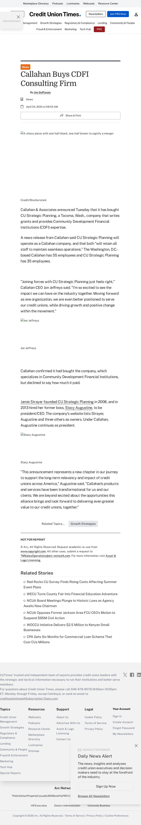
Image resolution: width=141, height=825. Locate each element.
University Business (99, 805)
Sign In (117, 716)
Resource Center (108, 3)
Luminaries (73, 3)
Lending (5, 743)
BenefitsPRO (59, 795)
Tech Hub (6, 767)
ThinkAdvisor (19, 795)
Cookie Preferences (117, 815)
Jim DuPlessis (42, 92)
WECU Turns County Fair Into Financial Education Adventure (72, 594)
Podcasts (57, 3)
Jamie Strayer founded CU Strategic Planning (57, 402)
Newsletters (96, 13)
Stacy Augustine (78, 407)
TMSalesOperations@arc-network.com (45, 555)
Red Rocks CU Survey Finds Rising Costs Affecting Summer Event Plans (70, 584)
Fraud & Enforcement (14, 755)
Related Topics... (53, 524)
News (25, 67)
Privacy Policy (94, 728)
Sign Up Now (106, 786)
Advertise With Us (68, 723)
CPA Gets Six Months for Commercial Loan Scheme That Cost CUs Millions (68, 639)
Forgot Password (124, 728)
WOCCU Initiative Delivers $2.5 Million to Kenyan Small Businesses (66, 627)
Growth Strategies (12, 727)
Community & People (13, 749)
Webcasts (89, 3)
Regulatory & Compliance (8, 735)
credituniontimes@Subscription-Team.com (29, 698)
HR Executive (39, 805)
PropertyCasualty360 (39, 795)
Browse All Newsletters (94, 796)
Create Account (123, 722)
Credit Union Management (8, 719)
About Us (62, 717)
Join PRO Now (118, 13)
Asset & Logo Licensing (65, 731)
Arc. (36, 815)
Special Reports (10, 773)
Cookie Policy (93, 717)
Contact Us (63, 739)
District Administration (67, 805)
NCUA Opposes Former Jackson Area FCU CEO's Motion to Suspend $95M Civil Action (69, 615)
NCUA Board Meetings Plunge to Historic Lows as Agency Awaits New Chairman (69, 603)
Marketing (6, 761)
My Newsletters (123, 733)
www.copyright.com (33, 551)
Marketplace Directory (36, 3)
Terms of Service (96, 723)
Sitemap (33, 750)
